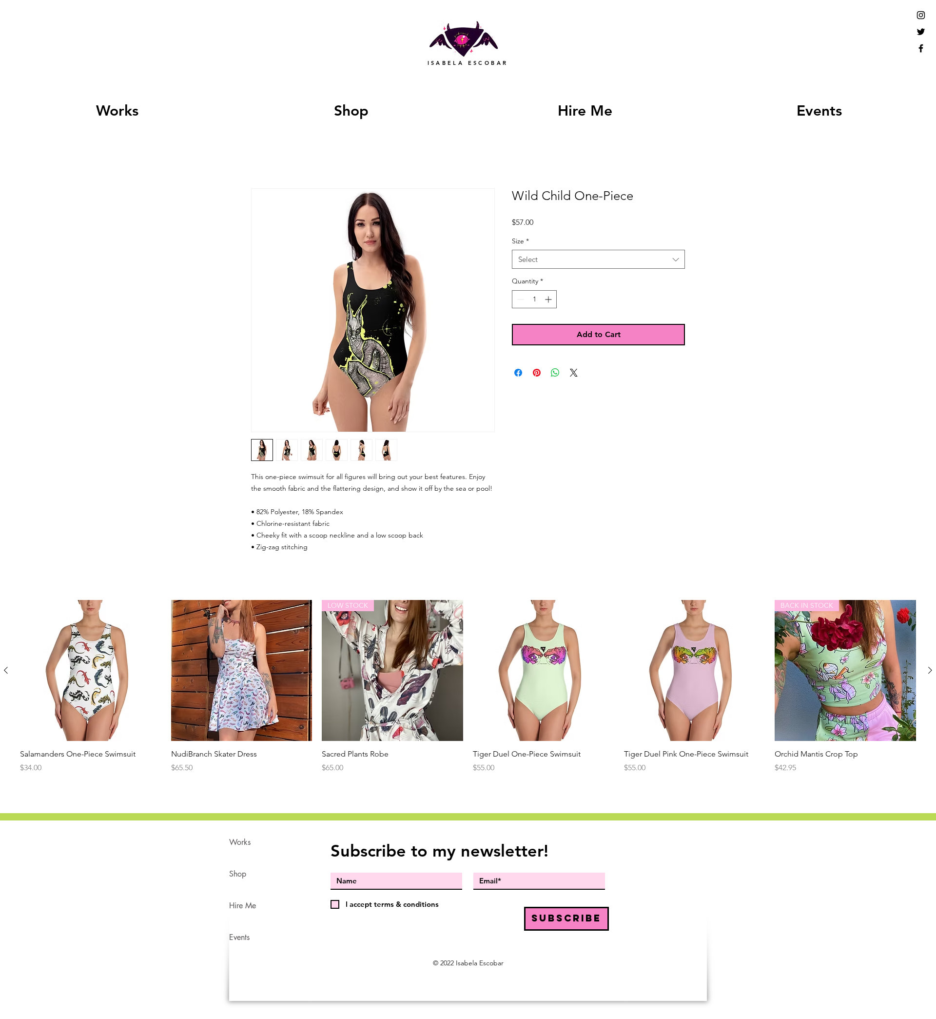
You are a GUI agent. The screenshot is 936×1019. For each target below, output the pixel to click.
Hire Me (242, 906)
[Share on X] (574, 374)
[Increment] (549, 300)
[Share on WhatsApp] (555, 374)
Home (262, 154)
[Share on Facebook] (518, 374)
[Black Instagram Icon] (921, 15)
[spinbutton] (534, 300)
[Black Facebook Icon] (921, 48)
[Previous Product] (6, 671)
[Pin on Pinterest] (537, 374)
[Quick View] (90, 671)
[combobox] (598, 260)
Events (239, 938)
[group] (468, 687)
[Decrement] (519, 300)
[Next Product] (930, 671)
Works (240, 843)
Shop (237, 875)
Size (520, 242)
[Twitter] (921, 31)
